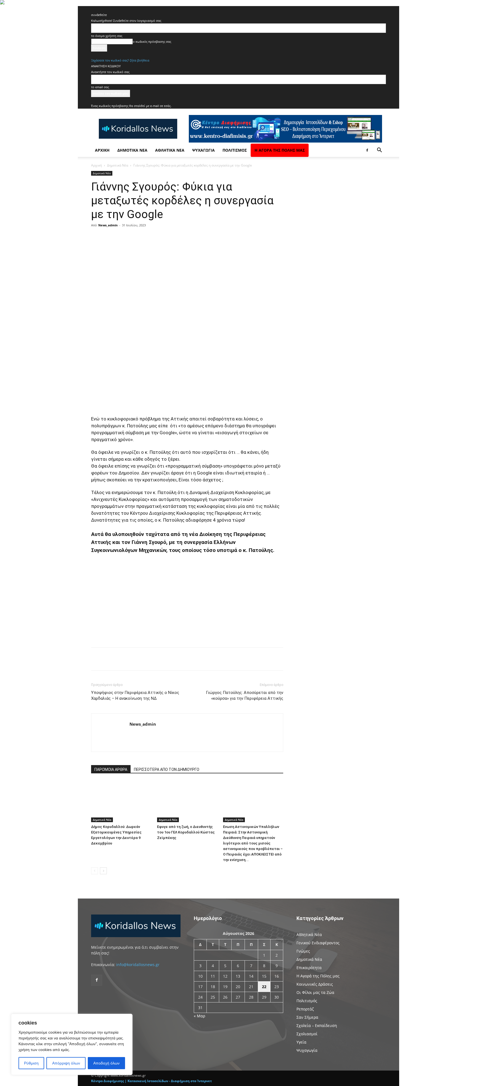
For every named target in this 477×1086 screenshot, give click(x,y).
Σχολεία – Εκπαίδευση (316, 1025)
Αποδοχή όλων (106, 1063)
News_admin (108, 225)
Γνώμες (303, 951)
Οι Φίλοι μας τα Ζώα (315, 992)
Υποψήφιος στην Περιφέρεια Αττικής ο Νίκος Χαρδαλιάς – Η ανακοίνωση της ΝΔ (135, 695)
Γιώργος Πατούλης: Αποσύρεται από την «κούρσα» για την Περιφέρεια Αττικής (244, 695)
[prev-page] (94, 870)
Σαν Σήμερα (307, 1017)
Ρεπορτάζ (305, 1009)
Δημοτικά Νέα (132, 150)
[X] (144, 237)
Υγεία (301, 1042)
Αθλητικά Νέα (169, 150)
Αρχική (102, 150)
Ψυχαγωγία (203, 150)
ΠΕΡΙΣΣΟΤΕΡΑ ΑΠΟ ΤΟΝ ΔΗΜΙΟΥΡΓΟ (166, 769)
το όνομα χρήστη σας (106, 36)
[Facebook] (367, 150)
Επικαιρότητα (309, 967)
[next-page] (103, 870)
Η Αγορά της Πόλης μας (280, 150)
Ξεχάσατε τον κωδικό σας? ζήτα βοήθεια (120, 60)
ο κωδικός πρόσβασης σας (152, 41)
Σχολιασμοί (306, 1033)
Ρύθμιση (31, 1063)
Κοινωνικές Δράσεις (314, 984)
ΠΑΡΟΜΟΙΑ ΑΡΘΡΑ (110, 769)
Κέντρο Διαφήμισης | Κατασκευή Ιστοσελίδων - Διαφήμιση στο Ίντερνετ (151, 1081)
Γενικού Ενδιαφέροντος (318, 942)
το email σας (100, 87)
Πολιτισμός (234, 150)
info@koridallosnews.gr (138, 964)
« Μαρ (199, 1015)
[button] (379, 150)
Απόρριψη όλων (66, 1063)
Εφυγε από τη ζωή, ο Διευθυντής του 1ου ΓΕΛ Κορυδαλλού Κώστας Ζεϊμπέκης (186, 832)
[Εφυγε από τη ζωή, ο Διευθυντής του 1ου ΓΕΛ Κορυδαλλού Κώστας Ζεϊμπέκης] (187, 801)
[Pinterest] (157, 237)
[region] (71, 1044)
